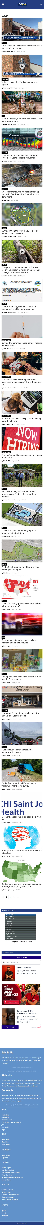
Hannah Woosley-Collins (9, 124)
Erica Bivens (6, 536)
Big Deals (5, 1158)
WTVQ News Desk (8, 51)
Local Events (6, 1155)
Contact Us (5, 1115)
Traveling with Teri (8, 1170)
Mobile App (9, 1105)
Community (5, 79)
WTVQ (22, 4)
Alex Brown (6, 88)
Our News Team (7, 1120)
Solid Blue (5, 1215)
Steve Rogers (6, 609)
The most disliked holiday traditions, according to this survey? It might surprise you (21, 382)
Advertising (5, 1117)
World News (6, 1144)
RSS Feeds (5, 1127)
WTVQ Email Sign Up (31, 1105)
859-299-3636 (16, 1067)
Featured (4, 43)
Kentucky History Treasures (11, 1172)
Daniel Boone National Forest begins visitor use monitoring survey (19, 784)
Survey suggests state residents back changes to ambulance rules (19, 641)
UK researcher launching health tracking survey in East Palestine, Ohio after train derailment (20, 194)
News (3, 116)
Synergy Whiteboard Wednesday (12, 1177)
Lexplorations (6, 1180)
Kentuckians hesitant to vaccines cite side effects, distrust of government (21, 885)
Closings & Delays (8, 1197)
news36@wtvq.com (26, 1067)
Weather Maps (6, 1192)
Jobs (3, 1125)
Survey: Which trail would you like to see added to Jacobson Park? (20, 232)
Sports (4, 1210)
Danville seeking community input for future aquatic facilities (19, 531)
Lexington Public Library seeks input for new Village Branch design (20, 714)
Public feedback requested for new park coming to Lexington (20, 568)
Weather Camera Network (10, 1195)
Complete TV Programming (21, 941)
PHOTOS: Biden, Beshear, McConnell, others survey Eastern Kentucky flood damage (19, 494)
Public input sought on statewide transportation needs (17, 751)
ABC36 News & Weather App (11, 1122)
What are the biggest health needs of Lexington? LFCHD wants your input (19, 307)
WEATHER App (19, 1105)
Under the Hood (7, 1175)
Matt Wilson (6, 200)
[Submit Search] (41, 4)
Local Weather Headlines (10, 1200)
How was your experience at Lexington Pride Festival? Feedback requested (20, 156)
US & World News (6, 340)
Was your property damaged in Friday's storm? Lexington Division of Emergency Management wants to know (21, 270)
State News (5, 1142)
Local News (4, 152)
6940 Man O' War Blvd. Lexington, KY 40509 (22, 1071)
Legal (3, 1130)
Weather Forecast (7, 1190)
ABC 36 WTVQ (7, 461)
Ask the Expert (6, 1168)
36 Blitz (4, 1213)
